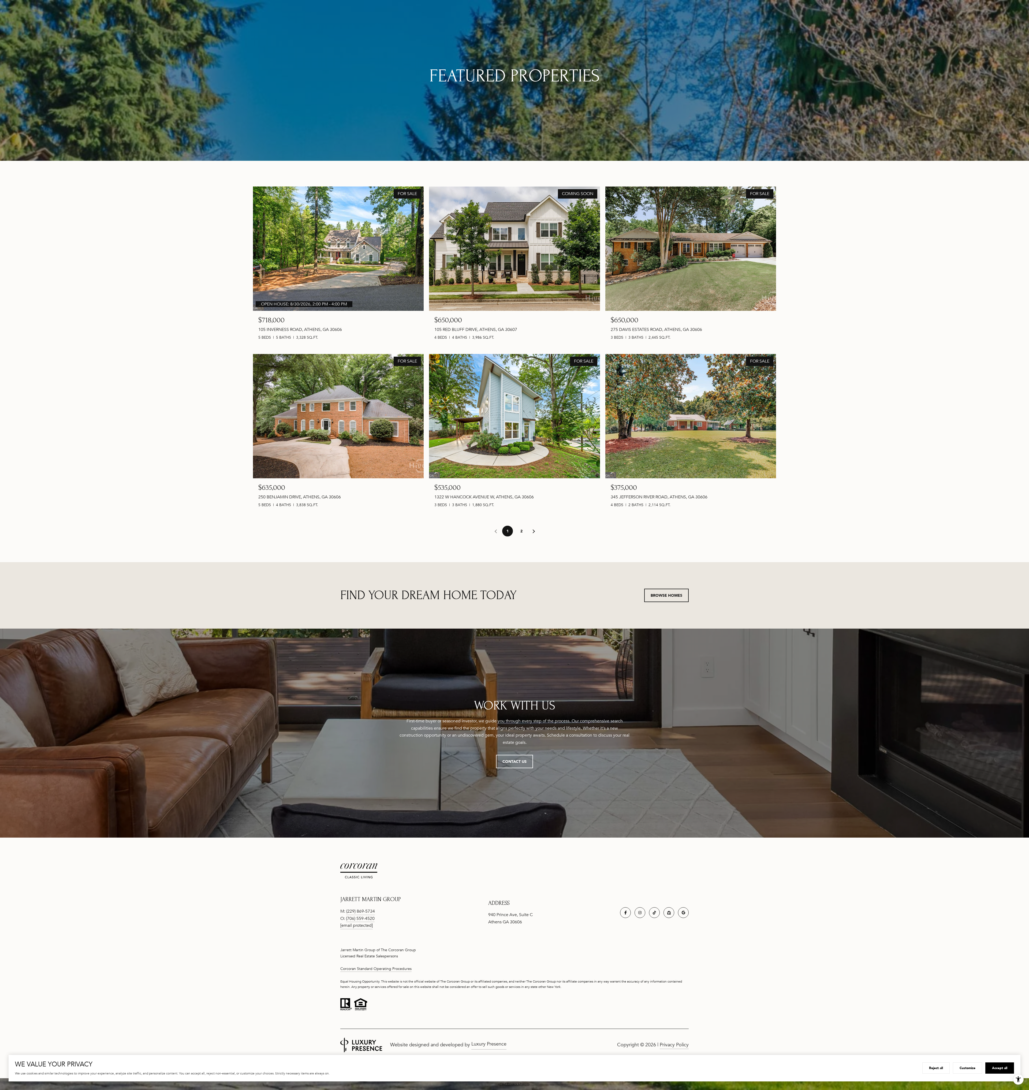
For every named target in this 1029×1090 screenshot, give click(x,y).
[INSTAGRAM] (640, 912)
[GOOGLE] (683, 912)
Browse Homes (666, 595)
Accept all (999, 1067)
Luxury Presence (488, 1044)
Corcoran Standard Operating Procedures (376, 968)
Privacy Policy (674, 1045)
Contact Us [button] (514, 761)
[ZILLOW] (668, 912)
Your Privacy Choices (515, 1084)
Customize (967, 1067)
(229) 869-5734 (360, 911)
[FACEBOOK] (625, 912)
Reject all (936, 1067)
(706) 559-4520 (360, 918)
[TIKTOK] (654, 912)
